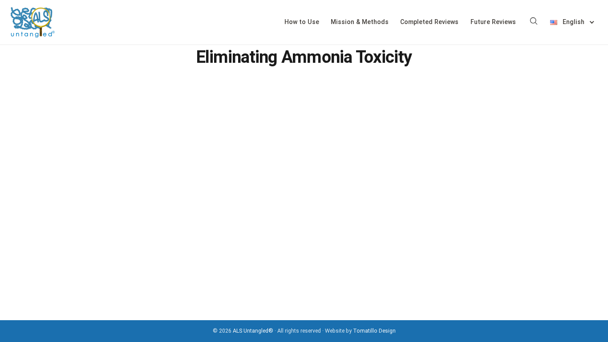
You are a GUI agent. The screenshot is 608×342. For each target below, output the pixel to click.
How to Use (301, 21)
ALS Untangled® (253, 330)
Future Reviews (493, 21)
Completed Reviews (429, 21)
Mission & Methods (360, 21)
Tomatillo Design (374, 330)
